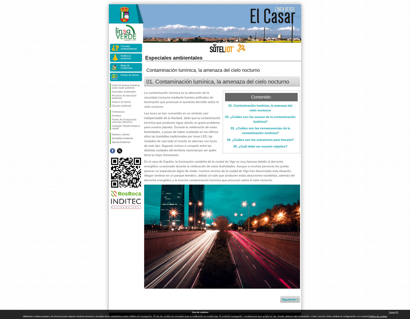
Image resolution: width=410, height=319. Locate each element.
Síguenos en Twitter (119, 150)
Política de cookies (378, 316)
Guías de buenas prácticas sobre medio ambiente (126, 86)
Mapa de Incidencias (126, 66)
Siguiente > (290, 299)
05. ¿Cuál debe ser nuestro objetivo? (260, 146)
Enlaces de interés (121, 102)
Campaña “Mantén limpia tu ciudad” (126, 127)
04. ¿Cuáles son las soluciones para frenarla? (260, 139)
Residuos (117, 115)
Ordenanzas (118, 111)
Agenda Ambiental (121, 142)
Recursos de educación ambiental (124, 96)
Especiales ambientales (124, 91)
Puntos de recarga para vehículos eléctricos (124, 120)
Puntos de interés (130, 75)
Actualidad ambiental (122, 138)
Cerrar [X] (393, 312)
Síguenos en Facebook (112, 150)
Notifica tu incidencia (126, 57)
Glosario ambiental (121, 105)
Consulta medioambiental (129, 47)
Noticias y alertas (121, 134)
